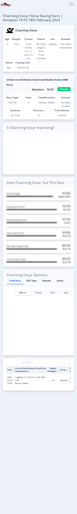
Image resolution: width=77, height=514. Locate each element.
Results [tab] (46, 280)
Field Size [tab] (15, 280)
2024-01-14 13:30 (9, 380)
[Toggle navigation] (71, 4)
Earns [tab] (60, 280)
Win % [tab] (23, 292)
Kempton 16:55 (43, 89)
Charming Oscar (26, 30)
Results (64, 89)
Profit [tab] (38, 292)
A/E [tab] (66, 292)
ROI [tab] (53, 292)
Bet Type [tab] (32, 280)
